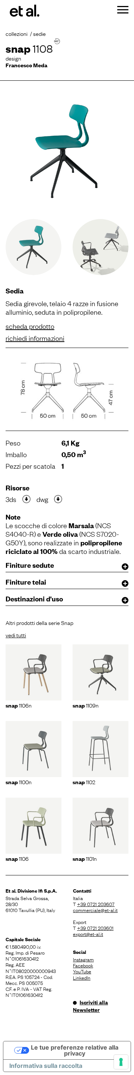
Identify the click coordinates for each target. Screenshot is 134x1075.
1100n (19, 781)
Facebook (83, 965)
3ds (11, 499)
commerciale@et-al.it (95, 910)
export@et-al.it (88, 934)
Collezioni (17, 33)
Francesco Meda (26, 65)
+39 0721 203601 (95, 927)
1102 (84, 781)
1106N (19, 705)
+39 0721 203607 (96, 904)
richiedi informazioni (35, 337)
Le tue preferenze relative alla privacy (74, 1050)
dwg (42, 499)
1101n (85, 858)
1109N (86, 705)
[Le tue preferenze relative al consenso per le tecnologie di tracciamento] (121, 1062)
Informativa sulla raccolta (45, 1065)
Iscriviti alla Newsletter (90, 1005)
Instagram (83, 959)
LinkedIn (81, 977)
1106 (17, 858)
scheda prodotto (30, 325)
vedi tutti (16, 635)
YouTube (82, 971)
